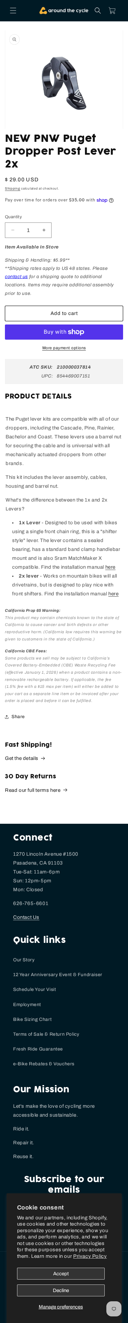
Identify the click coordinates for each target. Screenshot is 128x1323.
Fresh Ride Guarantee (38, 1049)
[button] (13, 10)
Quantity (13, 217)
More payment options (64, 348)
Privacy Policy (90, 1256)
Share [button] (18, 716)
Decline (61, 1290)
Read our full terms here (32, 790)
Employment (27, 1004)
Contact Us (26, 917)
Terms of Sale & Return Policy (46, 1034)
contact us (16, 276)
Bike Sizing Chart (32, 1019)
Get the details (21, 758)
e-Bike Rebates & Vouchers (44, 1063)
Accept (61, 1273)
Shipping (12, 188)
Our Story (23, 959)
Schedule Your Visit (34, 989)
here (113, 593)
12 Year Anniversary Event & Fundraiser (57, 974)
